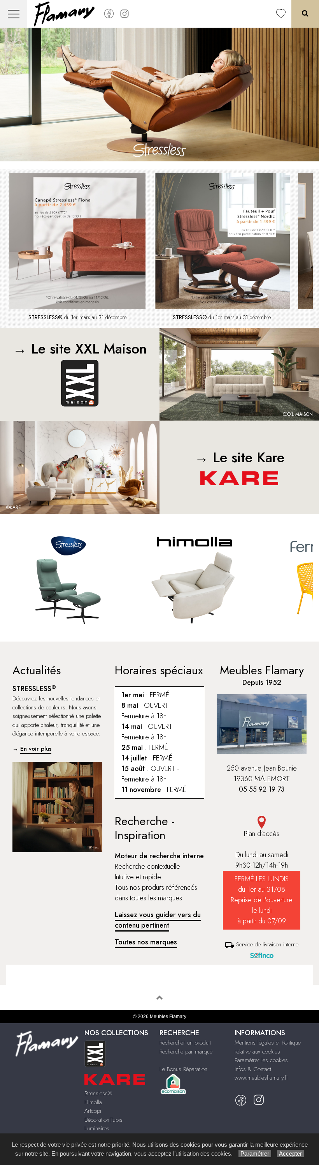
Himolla (93, 1102)
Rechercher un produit (185, 1042)
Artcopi (92, 1111)
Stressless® (98, 1093)
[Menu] (13, 14)
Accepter (290, 1153)
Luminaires (96, 1128)
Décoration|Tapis (103, 1120)
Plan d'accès (261, 834)
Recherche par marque (186, 1051)
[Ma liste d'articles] (280, 14)
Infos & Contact (253, 1069)
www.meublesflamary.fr (261, 1077)
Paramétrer (255, 1153)
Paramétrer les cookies (261, 1060)
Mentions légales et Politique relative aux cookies (268, 1047)
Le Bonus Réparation (183, 1069)
